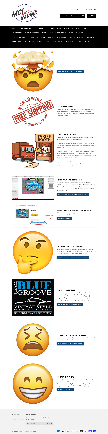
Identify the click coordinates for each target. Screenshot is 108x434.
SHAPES (46, 41)
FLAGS (71, 33)
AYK (51, 33)
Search (14, 418)
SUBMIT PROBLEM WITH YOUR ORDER (70, 344)
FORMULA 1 (79, 33)
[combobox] (72, 16)
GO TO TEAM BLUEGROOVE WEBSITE (69, 305)
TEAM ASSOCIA (68, 28)
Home (14, 28)
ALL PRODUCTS (43, 28)
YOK (70, 37)
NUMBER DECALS (17, 41)
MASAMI (50, 37)
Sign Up (49, 423)
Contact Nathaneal (65, 389)
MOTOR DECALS (61, 37)
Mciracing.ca (19, 431)
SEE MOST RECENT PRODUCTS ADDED (70, 71)
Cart (92, 15)
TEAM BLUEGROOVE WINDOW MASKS (78, 41)
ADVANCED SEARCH (29, 46)
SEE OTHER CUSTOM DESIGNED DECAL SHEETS (72, 257)
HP (38, 37)
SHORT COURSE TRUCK (32, 33)
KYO (85, 28)
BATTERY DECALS (60, 33)
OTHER (27, 41)
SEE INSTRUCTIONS (64, 219)
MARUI (43, 37)
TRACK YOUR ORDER (18, 420)
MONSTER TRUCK (17, 33)
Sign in (82, 12)
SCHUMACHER (36, 41)
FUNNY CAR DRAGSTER (19, 37)
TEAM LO (79, 28)
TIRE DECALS (16, 46)
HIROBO (31, 37)
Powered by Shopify (30, 431)
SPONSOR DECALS (57, 41)
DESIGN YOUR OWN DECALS (27, 28)
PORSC (59, 28)
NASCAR (44, 33)
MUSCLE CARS (90, 37)
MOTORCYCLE (78, 37)
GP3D (39, 46)
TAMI (52, 28)
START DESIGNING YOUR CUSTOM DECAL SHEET (73, 194)
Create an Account (91, 12)
